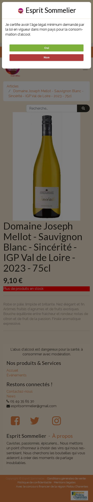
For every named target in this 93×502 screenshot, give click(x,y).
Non (47, 57)
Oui (46, 47)
